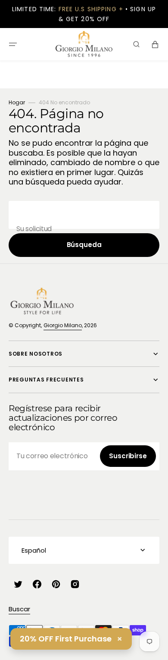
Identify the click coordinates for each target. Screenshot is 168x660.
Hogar (17, 102)
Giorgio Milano (63, 325)
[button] (12, 44)
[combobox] (84, 215)
